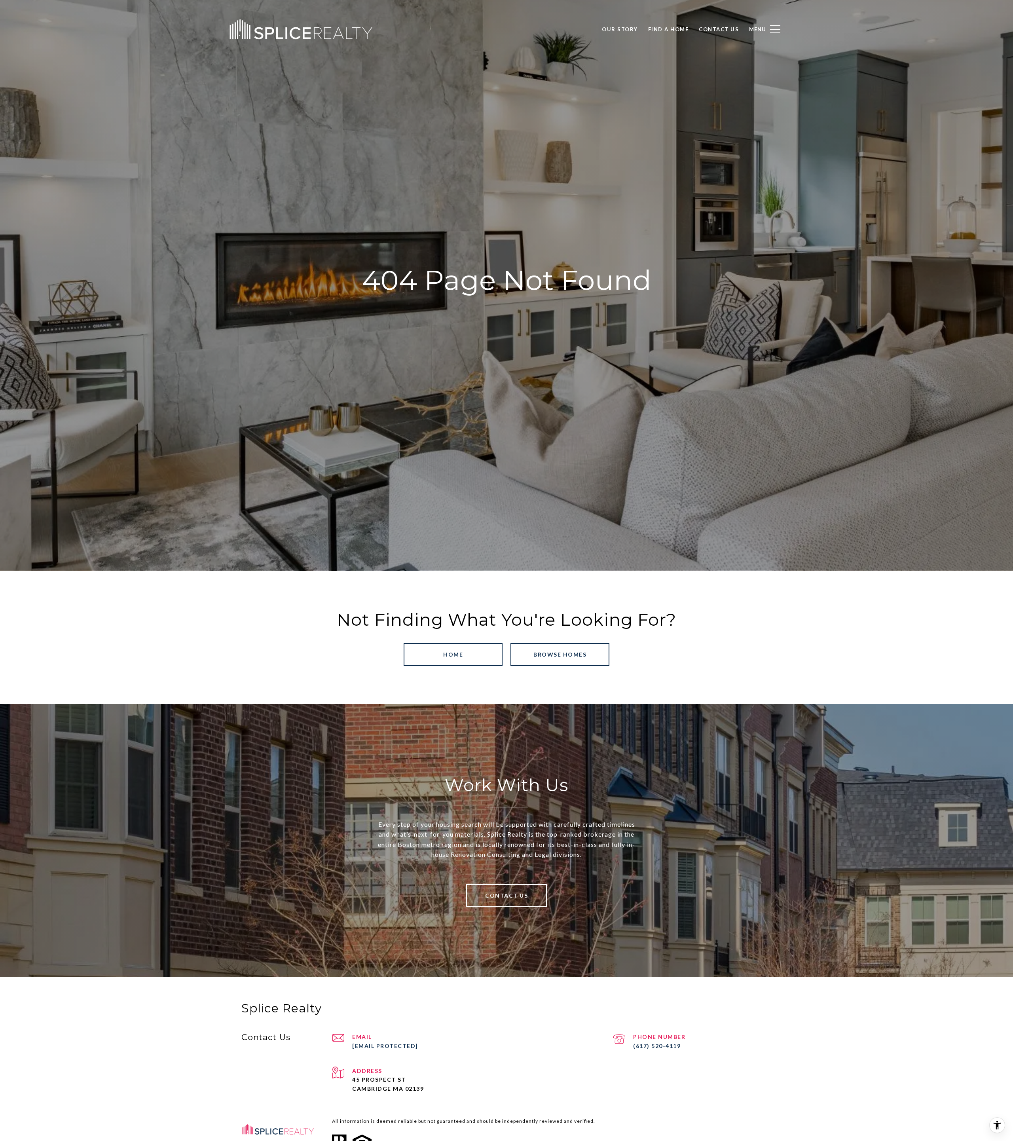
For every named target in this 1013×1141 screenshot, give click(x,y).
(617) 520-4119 (657, 1045)
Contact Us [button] (506, 895)
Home (453, 654)
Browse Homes (559, 654)
